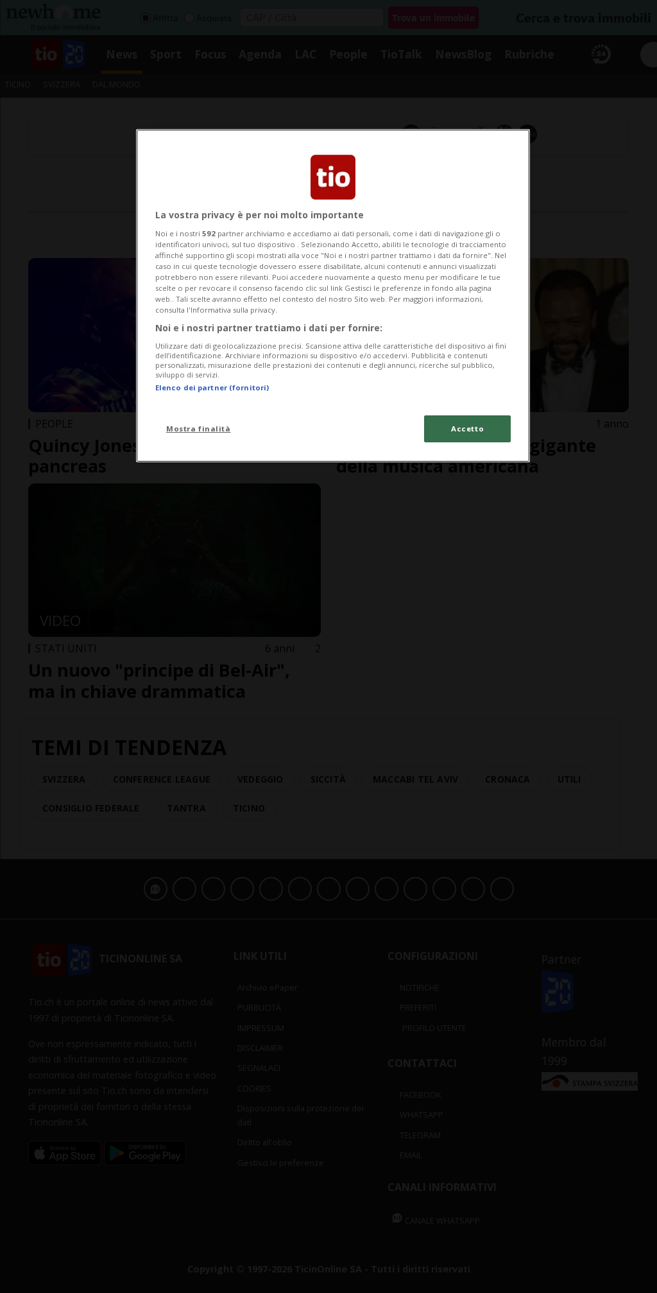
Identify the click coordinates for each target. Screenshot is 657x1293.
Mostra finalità (198, 428)
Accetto (467, 428)
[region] (333, 295)
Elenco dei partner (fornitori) (212, 387)
